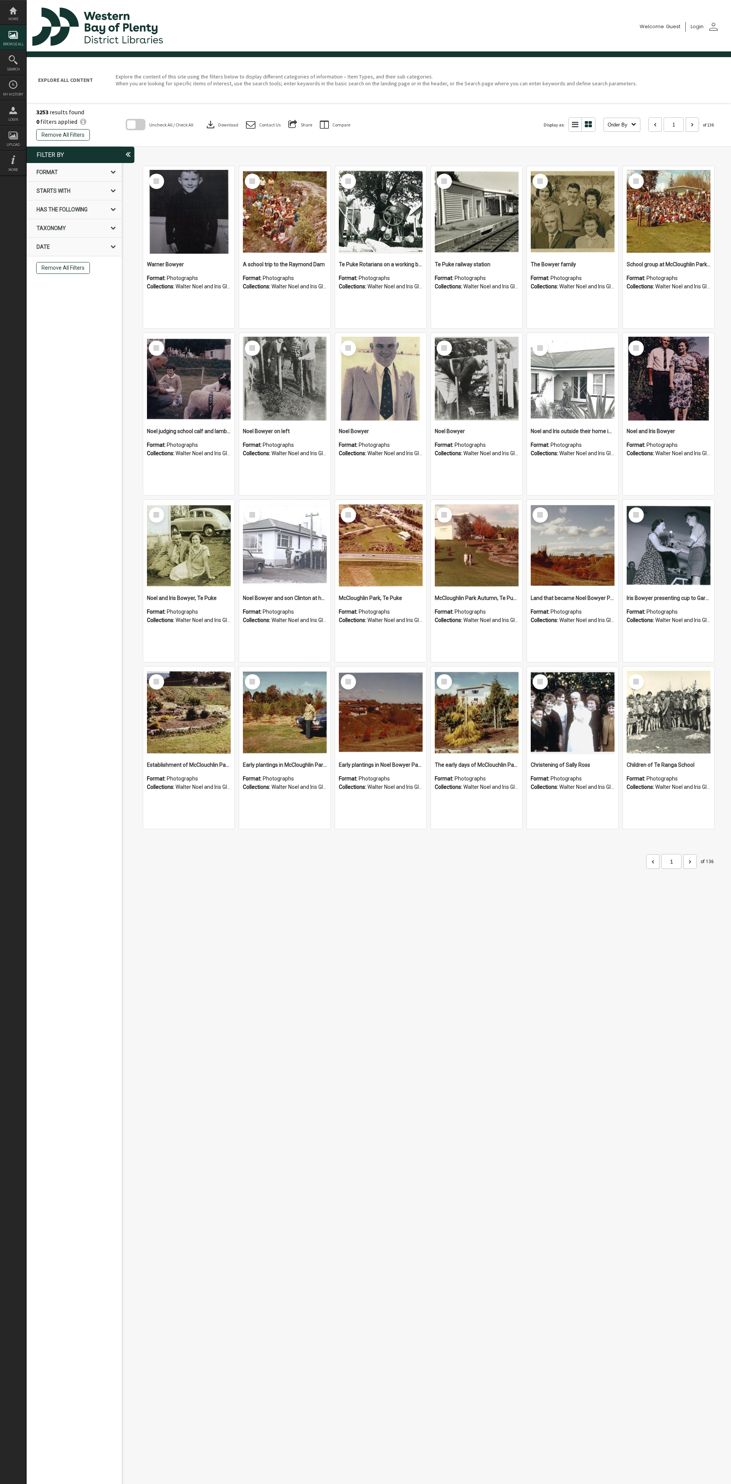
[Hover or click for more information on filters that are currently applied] (83, 121)
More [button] (13, 169)
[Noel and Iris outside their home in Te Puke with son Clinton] (572, 379)
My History (13, 94)
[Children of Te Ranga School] (668, 712)
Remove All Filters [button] (63, 135)
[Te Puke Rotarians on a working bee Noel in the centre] (381, 212)
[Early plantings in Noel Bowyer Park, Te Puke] (381, 712)
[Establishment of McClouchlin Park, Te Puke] (189, 712)
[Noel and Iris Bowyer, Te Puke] (189, 545)
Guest (673, 26)
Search (13, 69)
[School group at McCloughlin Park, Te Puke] (668, 212)
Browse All (13, 44)
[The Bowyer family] (572, 212)
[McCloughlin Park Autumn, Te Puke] (477, 545)
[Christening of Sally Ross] (572, 712)
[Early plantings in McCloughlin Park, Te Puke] (285, 712)
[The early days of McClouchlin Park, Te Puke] (477, 712)
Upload (13, 144)
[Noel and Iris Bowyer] (668, 379)
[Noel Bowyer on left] (285, 379)
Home (13, 18)
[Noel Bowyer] (381, 379)
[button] (263, 125)
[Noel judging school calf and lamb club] (189, 379)
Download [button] (221, 124)
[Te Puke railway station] (477, 212)
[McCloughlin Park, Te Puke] (381, 545)
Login (13, 119)
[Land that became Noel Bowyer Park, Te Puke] (572, 545)
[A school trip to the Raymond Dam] (285, 212)
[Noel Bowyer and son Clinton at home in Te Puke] (285, 545)
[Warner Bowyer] (189, 212)
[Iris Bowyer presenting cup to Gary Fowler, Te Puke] (668, 545)
